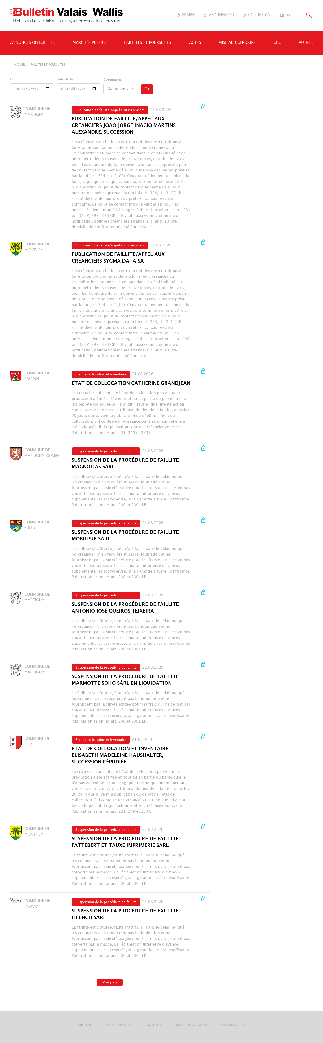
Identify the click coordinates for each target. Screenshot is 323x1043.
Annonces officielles (32, 42)
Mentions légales (192, 1024)
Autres (306, 42)
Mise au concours (237, 42)
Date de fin (65, 79)
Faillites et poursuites (147, 42)
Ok (146, 89)
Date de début (21, 79)
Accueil (19, 64)
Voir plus (110, 982)
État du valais (120, 1024)
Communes (112, 79)
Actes (195, 42)
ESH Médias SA (233, 1024)
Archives (86, 1024)
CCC (277, 42)
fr (282, 15)
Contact (155, 1024)
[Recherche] (309, 15)
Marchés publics (90, 42)
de (289, 15)
